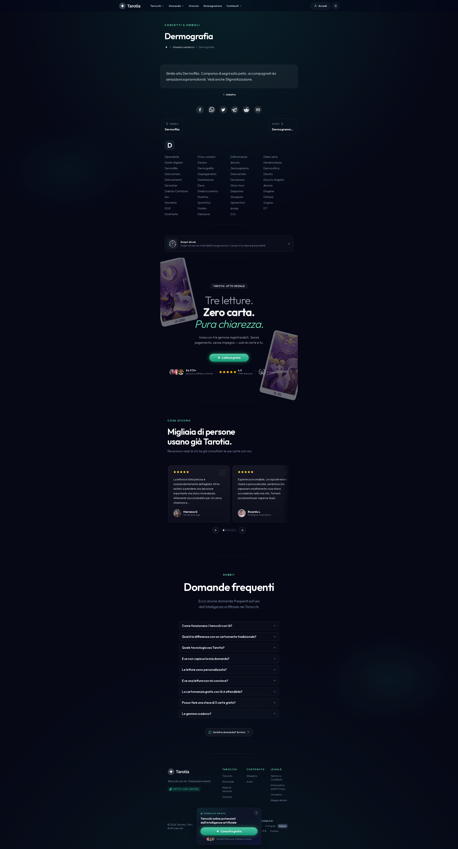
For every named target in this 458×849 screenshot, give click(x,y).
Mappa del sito (279, 800)
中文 (264, 831)
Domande (228, 781)
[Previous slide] (215, 530)
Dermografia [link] (206, 47)
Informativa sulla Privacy (278, 787)
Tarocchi (227, 776)
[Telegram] (234, 110)
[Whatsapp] (211, 110)
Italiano (282, 826)
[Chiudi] (256, 812)
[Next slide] (242, 530)
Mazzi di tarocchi (227, 789)
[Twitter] (223, 110)
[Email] (258, 110)
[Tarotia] (130, 5)
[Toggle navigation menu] (335, 5)
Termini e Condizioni (276, 777)
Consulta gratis (231, 831)
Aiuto (250, 781)
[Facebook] (200, 110)
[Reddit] (246, 110)
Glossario (252, 776)
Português (270, 826)
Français (274, 831)
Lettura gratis (231, 357)
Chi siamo (276, 794)
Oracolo (227, 796)
